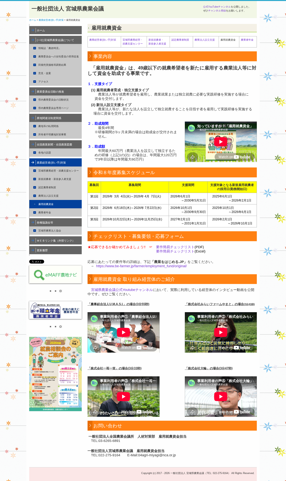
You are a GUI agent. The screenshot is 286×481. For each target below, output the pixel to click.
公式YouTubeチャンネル (217, 6)
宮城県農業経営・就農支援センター (58, 170)
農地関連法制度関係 (49, 118)
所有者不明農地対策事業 (52, 134)
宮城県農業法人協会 (49, 230)
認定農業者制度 (47, 187)
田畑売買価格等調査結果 (52, 64)
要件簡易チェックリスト (175, 247)
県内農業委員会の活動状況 (53, 99)
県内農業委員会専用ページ (53, 108)
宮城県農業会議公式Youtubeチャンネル (122, 290)
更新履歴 (42, 250)
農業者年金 (44, 212)
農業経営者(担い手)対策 (51, 162)
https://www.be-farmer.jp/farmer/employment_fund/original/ (141, 266)
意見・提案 (44, 73)
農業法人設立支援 (48, 195)
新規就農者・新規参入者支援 (54, 179)
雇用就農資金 (46, 204)
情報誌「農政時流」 (49, 48)
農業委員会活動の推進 (50, 91)
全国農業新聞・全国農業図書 (54, 144)
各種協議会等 (45, 222)
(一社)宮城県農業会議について (55, 40)
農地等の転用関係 (48, 126)
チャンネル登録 (217, 10)
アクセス (43, 81)
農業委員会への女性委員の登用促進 (58, 56)
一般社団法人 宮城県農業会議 (68, 9)
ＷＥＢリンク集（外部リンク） (56, 240)
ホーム (41, 30)
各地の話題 (44, 152)
